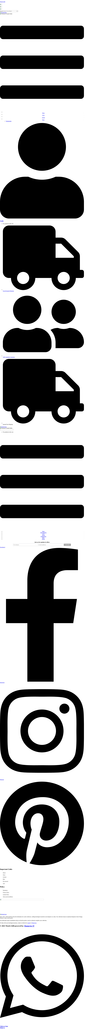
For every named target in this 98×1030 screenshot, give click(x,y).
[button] (42, 62)
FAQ (43, 115)
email (29, 923)
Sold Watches (43, 532)
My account (5, 881)
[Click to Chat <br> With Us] (42, 1023)
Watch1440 (2, 1)
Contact (4, 877)
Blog (43, 119)
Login (2, 221)
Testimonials (8, 121)
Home (43, 539)
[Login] (42, 218)
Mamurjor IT (29, 926)
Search (1, 11)
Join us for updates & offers (42, 542)
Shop (43, 113)
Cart (4, 883)
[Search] (17, 11)
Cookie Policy (6, 894)
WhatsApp (34, 923)
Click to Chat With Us (4, 1027)
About (43, 117)
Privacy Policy (6, 892)
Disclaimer (5, 890)
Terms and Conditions (8, 896)
